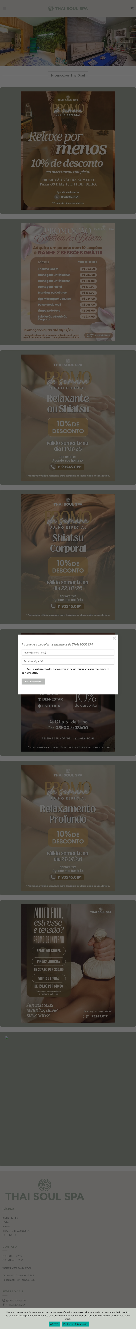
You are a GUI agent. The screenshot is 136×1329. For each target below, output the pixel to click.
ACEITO (54, 1324)
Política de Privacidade (75, 1324)
